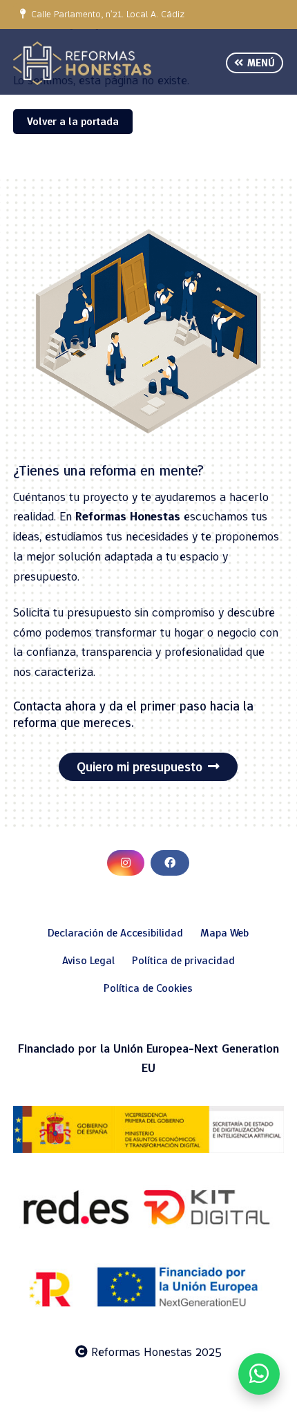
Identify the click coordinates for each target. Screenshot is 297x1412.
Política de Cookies (148, 988)
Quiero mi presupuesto (139, 766)
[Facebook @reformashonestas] (170, 863)
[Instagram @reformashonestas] (125, 863)
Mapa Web (224, 932)
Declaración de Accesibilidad (115, 932)
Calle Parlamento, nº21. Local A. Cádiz (105, 14)
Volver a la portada (73, 121)
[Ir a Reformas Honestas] (82, 63)
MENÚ (259, 63)
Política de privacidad (183, 960)
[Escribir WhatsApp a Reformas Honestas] (259, 1374)
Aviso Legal (88, 960)
